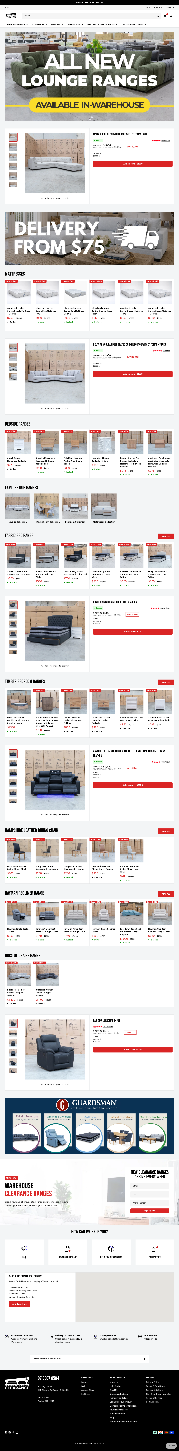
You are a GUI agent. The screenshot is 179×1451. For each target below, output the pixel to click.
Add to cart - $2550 (133, 785)
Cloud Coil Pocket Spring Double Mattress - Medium (18, 311)
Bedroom (56, 24)
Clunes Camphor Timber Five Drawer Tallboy (73, 720)
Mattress (85, 1394)
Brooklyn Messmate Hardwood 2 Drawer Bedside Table (45, 461)
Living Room (38, 24)
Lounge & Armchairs (15, 24)
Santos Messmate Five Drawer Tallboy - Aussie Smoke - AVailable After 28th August (47, 721)
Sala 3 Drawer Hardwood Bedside (16, 459)
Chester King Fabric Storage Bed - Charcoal (75, 573)
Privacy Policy (152, 1382)
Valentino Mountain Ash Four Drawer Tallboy (131, 719)
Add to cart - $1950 (133, 374)
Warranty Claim (117, 1413)
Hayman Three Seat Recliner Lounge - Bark (74, 930)
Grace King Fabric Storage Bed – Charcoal (115, 602)
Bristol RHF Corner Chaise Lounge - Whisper (15, 993)
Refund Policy (152, 1401)
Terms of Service (154, 1398)
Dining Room (74, 24)
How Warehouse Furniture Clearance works (47, 1359)
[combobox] (88, 16)
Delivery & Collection (133, 24)
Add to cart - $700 (132, 631)
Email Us (114, 1390)
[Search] (158, 16)
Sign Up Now (150, 1211)
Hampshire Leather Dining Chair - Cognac (102, 867)
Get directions (19, 1304)
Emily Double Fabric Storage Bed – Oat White (157, 574)
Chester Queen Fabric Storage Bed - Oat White (130, 574)
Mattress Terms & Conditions (123, 1405)
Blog (7, 8)
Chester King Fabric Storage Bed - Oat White (101, 574)
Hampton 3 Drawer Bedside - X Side (101, 459)
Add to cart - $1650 (133, 163)
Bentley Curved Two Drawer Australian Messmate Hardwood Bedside (130, 462)
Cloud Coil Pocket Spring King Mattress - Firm (46, 311)
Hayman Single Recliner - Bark (103, 930)
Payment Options (154, 1390)
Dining (84, 1386)
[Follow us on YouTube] (17, 1432)
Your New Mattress (119, 1409)
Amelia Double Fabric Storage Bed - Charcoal (18, 573)
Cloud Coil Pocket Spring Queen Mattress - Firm (131, 311)
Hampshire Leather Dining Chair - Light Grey (129, 869)
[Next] (174, 305)
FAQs (148, 8)
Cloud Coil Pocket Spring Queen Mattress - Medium (159, 311)
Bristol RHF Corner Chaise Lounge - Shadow (44, 993)
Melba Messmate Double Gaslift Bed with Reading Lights (18, 720)
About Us (170, 8)
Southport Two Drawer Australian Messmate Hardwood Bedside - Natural (159, 462)
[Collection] (89, 76)
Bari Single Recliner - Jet (106, 1021)
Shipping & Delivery (119, 1394)
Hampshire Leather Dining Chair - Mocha (74, 867)
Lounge (84, 1382)
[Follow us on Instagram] (10, 1432)
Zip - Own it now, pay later (158, 1394)
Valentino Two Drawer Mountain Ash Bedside (159, 719)
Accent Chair (87, 1390)
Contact (158, 8)
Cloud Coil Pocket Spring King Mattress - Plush (103, 311)
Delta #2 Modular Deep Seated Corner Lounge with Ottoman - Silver (129, 345)
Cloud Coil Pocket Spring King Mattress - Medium (74, 311)
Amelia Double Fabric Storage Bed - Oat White (46, 574)
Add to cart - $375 (133, 1049)
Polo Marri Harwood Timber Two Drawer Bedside (73, 461)
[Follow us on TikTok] (13, 1432)
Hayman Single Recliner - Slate (18, 930)
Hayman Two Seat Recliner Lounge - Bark (159, 930)
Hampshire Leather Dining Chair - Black (16, 867)
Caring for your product (121, 1401)
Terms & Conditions (155, 1386)
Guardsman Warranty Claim (123, 1421)
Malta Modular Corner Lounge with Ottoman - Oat (120, 134)
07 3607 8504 (48, 1378)
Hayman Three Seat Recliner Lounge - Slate (47, 930)
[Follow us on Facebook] (6, 1432)
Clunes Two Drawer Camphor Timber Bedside (101, 720)
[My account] (171, 16)
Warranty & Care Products (101, 24)
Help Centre (115, 1386)
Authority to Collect (119, 1398)
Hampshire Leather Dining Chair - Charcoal (47, 867)
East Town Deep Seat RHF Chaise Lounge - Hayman (130, 932)
